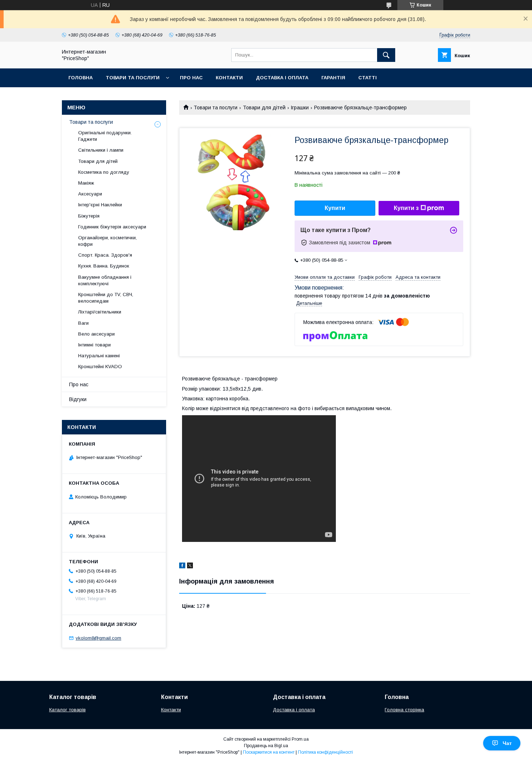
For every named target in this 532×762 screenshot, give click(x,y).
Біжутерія (89, 216)
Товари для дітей (264, 107)
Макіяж (86, 183)
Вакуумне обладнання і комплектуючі (104, 280)
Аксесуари (90, 194)
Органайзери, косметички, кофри (107, 241)
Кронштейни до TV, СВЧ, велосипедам (105, 298)
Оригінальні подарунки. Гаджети (105, 136)
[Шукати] (386, 55)
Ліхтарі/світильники (99, 312)
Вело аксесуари (96, 334)
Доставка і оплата (282, 77)
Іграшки (300, 107)
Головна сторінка (404, 709)
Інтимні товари (94, 345)
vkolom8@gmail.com (98, 638)
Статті (367, 77)
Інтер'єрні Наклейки (100, 204)
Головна (80, 77)
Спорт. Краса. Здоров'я (105, 255)
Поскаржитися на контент (269, 752)
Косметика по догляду (103, 172)
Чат (507, 743)
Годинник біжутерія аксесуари (112, 227)
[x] (190, 566)
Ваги (83, 323)
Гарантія (333, 77)
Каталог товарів (67, 709)
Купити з (406, 208)
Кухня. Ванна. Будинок (103, 266)
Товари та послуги (133, 77)
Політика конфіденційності (325, 752)
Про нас (191, 77)
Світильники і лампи (100, 150)
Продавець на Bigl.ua (266, 745)
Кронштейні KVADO (100, 366)
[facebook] (182, 566)
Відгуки (77, 399)
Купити (335, 208)
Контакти (229, 77)
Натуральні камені (99, 355)
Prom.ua (300, 739)
